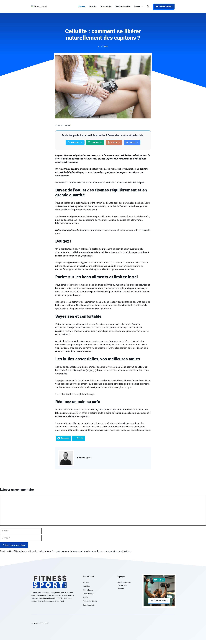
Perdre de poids (123, 6)
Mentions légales (124, 582)
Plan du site (122, 585)
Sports (137, 6)
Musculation (106, 6)
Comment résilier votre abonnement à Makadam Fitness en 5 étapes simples (106, 182)
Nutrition (93, 6)
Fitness (81, 6)
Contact (121, 588)
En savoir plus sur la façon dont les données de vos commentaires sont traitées (91, 551)
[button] (148, 6)
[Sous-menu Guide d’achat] (94, 605)
